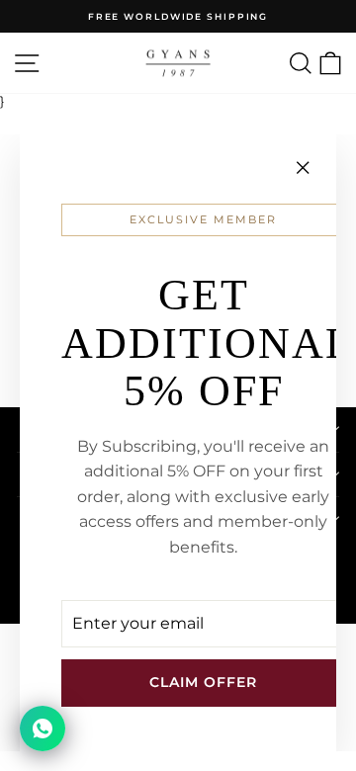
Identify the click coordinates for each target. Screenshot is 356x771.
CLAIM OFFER (203, 682)
